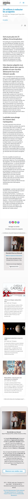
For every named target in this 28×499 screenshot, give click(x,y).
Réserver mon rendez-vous (14, 471)
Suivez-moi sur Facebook (15, 493)
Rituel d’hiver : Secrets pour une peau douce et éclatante (13, 378)
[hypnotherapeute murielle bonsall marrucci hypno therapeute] (14, 429)
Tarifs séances (20, 490)
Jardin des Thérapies (10, 14)
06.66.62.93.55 (14, 266)
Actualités (5, 16)
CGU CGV (6, 490)
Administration (12, 490)
